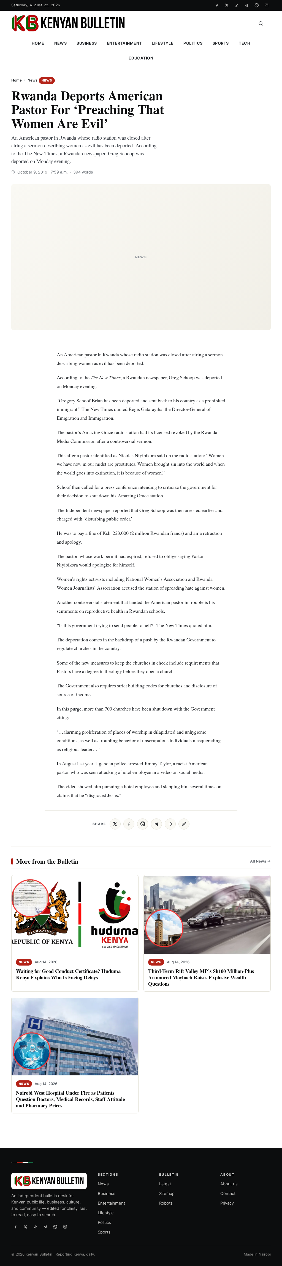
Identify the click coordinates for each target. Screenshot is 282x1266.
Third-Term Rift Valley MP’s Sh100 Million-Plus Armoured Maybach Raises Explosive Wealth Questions (201, 977)
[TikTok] (236, 5)
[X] (226, 5)
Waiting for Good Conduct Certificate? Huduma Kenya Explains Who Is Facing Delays (68, 974)
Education (141, 58)
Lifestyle (162, 43)
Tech (244, 43)
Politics (193, 43)
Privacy (227, 1203)
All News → (260, 861)
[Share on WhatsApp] (142, 823)
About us (229, 1184)
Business (87, 43)
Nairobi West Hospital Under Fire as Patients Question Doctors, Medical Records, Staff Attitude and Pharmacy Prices (70, 1099)
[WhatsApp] (256, 5)
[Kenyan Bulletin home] (68, 23)
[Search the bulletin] (260, 23)
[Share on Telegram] (156, 823)
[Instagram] (266, 5)
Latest (165, 1184)
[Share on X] (115, 823)
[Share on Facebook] (128, 823)
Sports (221, 43)
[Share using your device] (170, 823)
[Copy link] (183, 823)
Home (38, 43)
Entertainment (124, 43)
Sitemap (167, 1193)
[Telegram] (246, 5)
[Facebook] (216, 5)
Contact (227, 1193)
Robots (166, 1203)
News (60, 43)
